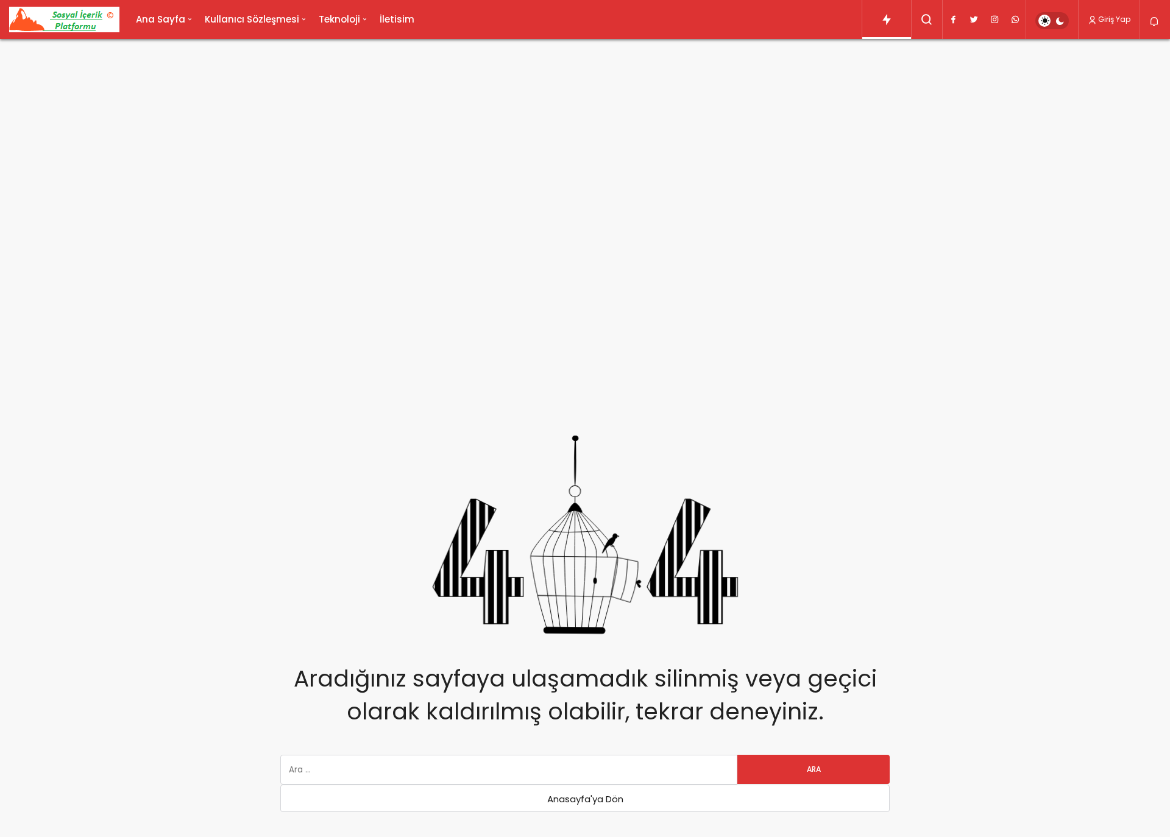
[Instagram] (994, 19)
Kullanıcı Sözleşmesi (252, 19)
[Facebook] (953, 19)
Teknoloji (339, 19)
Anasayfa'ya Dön (585, 799)
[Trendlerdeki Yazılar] (886, 19)
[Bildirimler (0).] (1155, 21)
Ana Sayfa (160, 19)
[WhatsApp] (1015, 19)
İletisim (397, 19)
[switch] (1052, 20)
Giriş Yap (1114, 19)
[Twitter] (973, 19)
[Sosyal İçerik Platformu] (64, 19)
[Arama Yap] (927, 19)
